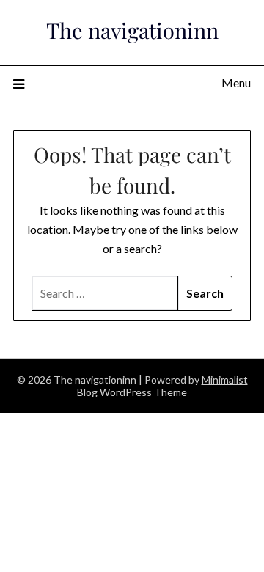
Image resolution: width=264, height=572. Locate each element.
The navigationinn (132, 30)
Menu (236, 82)
